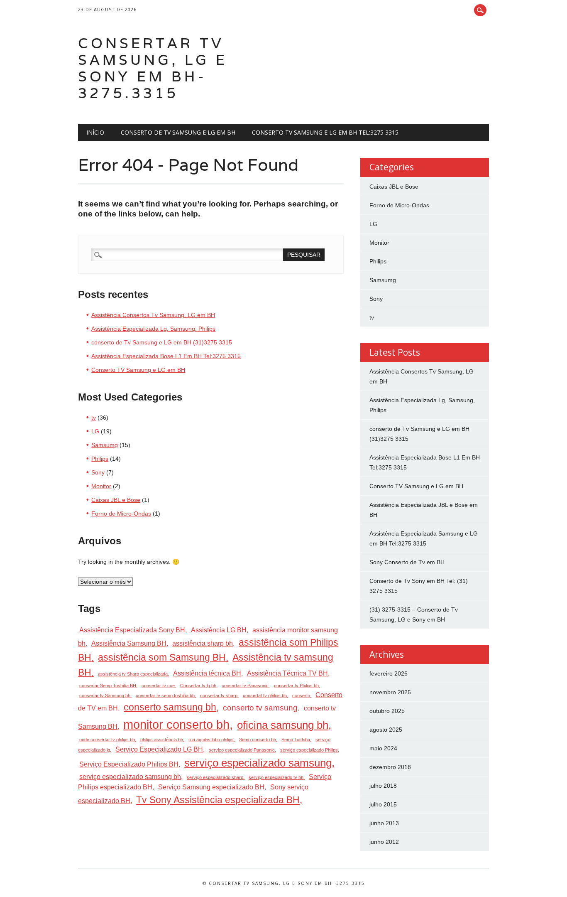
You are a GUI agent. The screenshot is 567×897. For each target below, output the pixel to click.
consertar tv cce (158, 685)
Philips (99, 458)
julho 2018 (383, 785)
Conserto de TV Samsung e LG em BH (178, 132)
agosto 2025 (385, 729)
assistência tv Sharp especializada (133, 673)
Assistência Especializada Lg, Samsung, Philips (153, 328)
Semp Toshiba (295, 739)
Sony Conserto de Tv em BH (407, 562)
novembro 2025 (390, 692)
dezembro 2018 (390, 767)
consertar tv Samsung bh (104, 695)
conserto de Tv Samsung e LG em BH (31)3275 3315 (161, 342)
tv (93, 417)
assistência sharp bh (202, 643)
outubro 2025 (387, 711)
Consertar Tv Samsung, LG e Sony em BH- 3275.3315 (152, 68)
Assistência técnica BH (207, 673)
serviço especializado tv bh (276, 777)
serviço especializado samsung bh (130, 776)
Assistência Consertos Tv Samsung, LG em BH (153, 315)
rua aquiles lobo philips (211, 739)
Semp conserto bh (257, 739)
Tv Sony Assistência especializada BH (218, 800)
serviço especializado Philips (309, 749)
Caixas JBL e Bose (115, 499)
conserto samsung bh (170, 707)
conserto (301, 695)
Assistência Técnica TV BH (287, 673)
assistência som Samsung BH (162, 657)
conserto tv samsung (260, 707)
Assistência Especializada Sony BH (132, 630)
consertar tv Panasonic (245, 685)
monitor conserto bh (176, 724)
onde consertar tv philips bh (107, 739)
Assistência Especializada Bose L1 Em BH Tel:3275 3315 (166, 356)
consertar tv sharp (218, 695)
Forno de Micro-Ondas (121, 513)
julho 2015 (383, 804)
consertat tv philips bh (265, 695)
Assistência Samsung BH (128, 643)
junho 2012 (384, 841)
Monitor (101, 486)
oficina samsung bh (282, 725)
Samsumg (104, 445)
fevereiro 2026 (388, 673)
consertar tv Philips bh (296, 685)
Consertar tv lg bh (198, 685)
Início (95, 132)
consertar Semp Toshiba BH (107, 685)
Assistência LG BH (219, 630)
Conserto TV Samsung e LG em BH (138, 369)
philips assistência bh (161, 739)
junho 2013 (384, 823)
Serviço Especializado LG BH (159, 749)
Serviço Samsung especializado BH (211, 787)
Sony (98, 472)
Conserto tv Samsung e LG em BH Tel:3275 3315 (325, 132)
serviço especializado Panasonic (242, 749)
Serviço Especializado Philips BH (128, 764)
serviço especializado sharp (215, 777)
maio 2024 (383, 748)
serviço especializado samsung (258, 763)
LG (95, 431)
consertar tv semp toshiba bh (165, 695)
